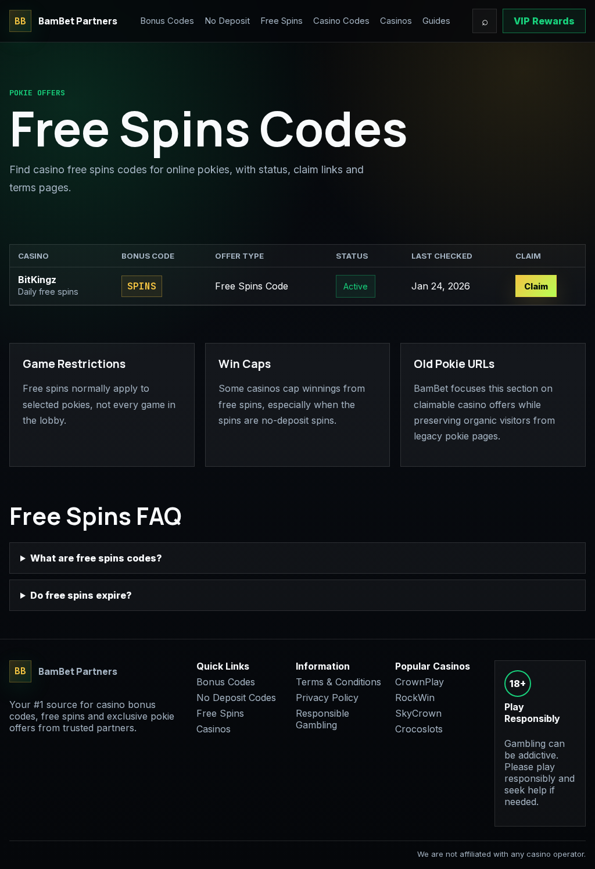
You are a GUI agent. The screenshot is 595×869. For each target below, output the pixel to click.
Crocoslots (419, 729)
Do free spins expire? (81, 595)
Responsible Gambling (322, 719)
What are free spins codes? (96, 558)
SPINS (141, 286)
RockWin (415, 697)
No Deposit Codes (236, 697)
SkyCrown (418, 713)
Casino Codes (341, 21)
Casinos (396, 21)
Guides (436, 21)
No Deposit (227, 21)
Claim (536, 286)
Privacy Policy (327, 697)
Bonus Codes (167, 21)
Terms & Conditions (338, 682)
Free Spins (281, 21)
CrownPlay (419, 682)
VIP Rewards (544, 21)
